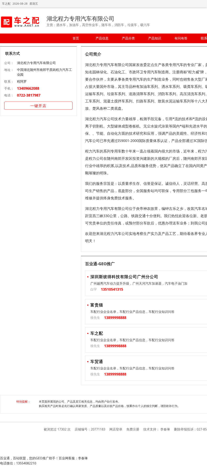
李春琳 (165, 429)
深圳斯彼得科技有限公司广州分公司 (124, 276)
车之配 (6, 3)
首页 (76, 38)
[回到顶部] (202, 461)
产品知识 (154, 38)
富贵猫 (96, 305)
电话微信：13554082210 (18, 463)
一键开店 (38, 105)
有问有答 (180, 38)
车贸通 (96, 361)
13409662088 (28, 88)
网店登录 (115, 429)
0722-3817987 (28, 95)
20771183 (98, 429)
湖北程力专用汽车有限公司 (80, 18)
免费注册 (132, 429)
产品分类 (128, 38)
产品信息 (102, 38)
